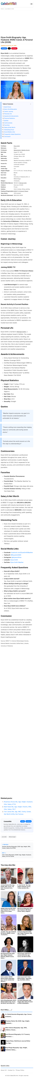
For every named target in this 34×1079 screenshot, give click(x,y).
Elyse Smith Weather (16, 562)
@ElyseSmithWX (16, 555)
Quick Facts (7, 107)
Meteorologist (12, 836)
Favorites (7, 125)
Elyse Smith (14, 560)
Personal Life (8, 114)
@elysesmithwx (16, 557)
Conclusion (7, 136)
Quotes (6, 120)
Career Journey (8, 111)
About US (4, 1070)
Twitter (22, 821)
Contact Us (11, 1070)
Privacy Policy (20, 1070)
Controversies (8, 123)
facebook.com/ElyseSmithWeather (22, 552)
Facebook (4, 48)
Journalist (4, 836)
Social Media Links (9, 132)
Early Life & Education (10, 109)
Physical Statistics (9, 118)
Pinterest (14, 48)
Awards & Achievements (11, 116)
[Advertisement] (17, 23)
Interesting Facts (9, 129)
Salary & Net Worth (9, 127)
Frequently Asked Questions (12, 134)
